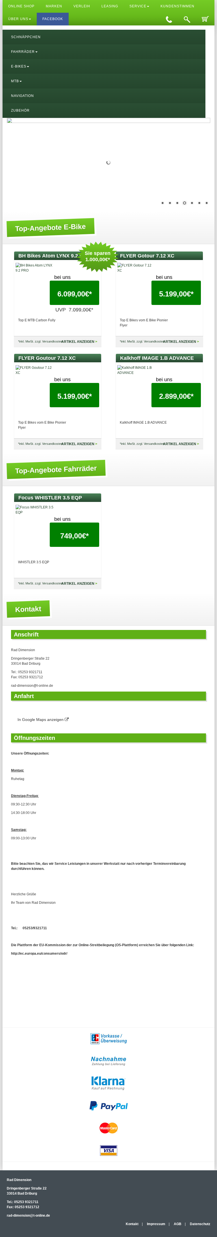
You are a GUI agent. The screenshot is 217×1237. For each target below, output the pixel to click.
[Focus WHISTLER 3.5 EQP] (35, 510)
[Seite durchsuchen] (187, 19)
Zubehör (20, 110)
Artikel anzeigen (77, 342)
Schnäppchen (26, 37)
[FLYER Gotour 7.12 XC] (137, 268)
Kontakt (132, 1224)
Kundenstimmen (177, 6)
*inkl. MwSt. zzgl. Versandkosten (40, 341)
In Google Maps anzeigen (41, 719)
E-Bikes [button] (18, 66)
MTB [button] (15, 81)
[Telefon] (169, 19)
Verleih (81, 6)
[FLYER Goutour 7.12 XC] (35, 370)
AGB (177, 1224)
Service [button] (137, 6)
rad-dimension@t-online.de (32, 686)
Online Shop (21, 6)
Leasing (109, 6)
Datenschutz (200, 1224)
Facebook (52, 19)
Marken (54, 6)
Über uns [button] (18, 19)
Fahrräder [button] (23, 52)
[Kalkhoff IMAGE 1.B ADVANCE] (137, 370)
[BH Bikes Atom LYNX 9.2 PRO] (35, 268)
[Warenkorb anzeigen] (205, 19)
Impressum (156, 1224)
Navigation (22, 96)
